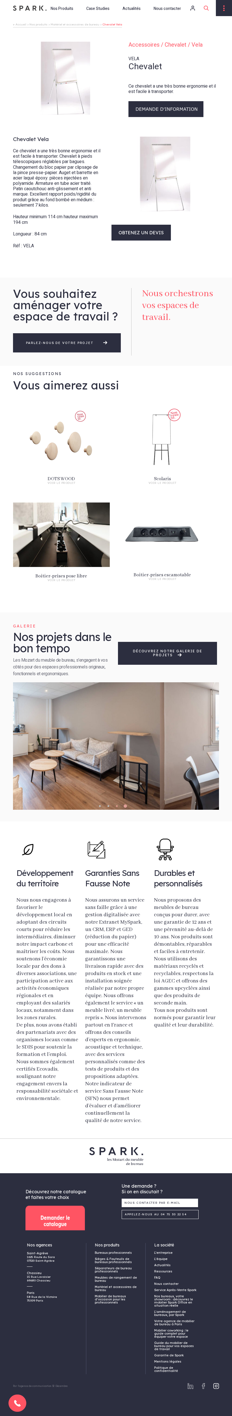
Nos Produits (62, 9)
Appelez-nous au (156, 1214)
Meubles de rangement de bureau (116, 1279)
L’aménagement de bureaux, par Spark (170, 1313)
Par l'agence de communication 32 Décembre (40, 1386)
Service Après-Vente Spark (175, 1290)
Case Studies (97, 9)
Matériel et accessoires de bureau (75, 24)
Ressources (163, 1271)
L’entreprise (163, 1253)
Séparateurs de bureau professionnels (113, 1269)
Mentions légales (167, 1361)
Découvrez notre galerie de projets (167, 653)
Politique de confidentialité (166, 1369)
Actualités (132, 9)
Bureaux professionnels (113, 1253)
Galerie (24, 626)
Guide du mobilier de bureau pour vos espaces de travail (174, 1346)
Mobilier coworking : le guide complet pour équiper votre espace (171, 1333)
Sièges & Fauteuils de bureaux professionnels (113, 1260)
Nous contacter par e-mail (152, 1203)
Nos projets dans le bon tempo (62, 642)
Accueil (21, 24)
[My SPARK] (189, 8)
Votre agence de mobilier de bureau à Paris (174, 1322)
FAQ (157, 1277)
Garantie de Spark (169, 1355)
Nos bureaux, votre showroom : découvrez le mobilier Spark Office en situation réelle (173, 1300)
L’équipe (160, 1259)
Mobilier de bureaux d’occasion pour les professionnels (110, 1299)
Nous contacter (167, 9)
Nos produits (38, 24)
